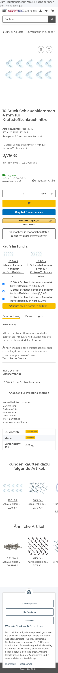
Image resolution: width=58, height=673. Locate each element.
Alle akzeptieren (29, 603)
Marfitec (30, 437)
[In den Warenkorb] (4, 42)
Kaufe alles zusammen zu (30, 306)
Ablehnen (29, 620)
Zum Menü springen (12, 5)
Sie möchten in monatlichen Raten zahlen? (29, 233)
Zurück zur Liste (14, 32)
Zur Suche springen (42, 2)
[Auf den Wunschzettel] (49, 49)
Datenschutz (25, 664)
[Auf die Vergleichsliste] (41, 49)
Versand (32, 162)
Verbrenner (31, 431)
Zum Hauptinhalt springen (15, 2)
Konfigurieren (30, 612)
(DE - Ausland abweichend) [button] (14, 179)
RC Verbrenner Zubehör (29, 136)
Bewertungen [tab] (34, 316)
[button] (40, 11)
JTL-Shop (34, 669)
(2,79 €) (31, 284)
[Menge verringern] (6, 193)
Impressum (10, 664)
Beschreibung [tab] (11, 316)
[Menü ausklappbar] (4, 9)
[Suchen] (52, 19)
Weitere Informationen (33, 235)
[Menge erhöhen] (51, 193)
